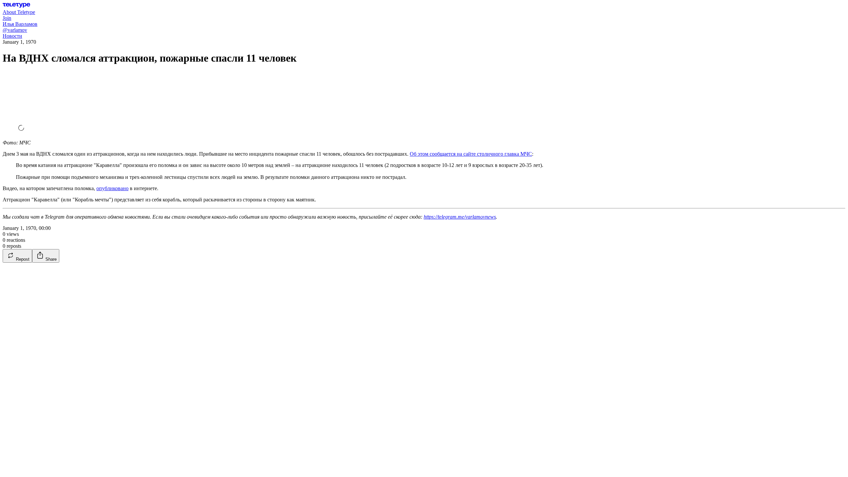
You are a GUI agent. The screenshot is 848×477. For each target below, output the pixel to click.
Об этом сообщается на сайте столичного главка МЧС (471, 154)
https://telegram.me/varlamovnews (460, 217)
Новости (12, 36)
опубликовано (112, 188)
